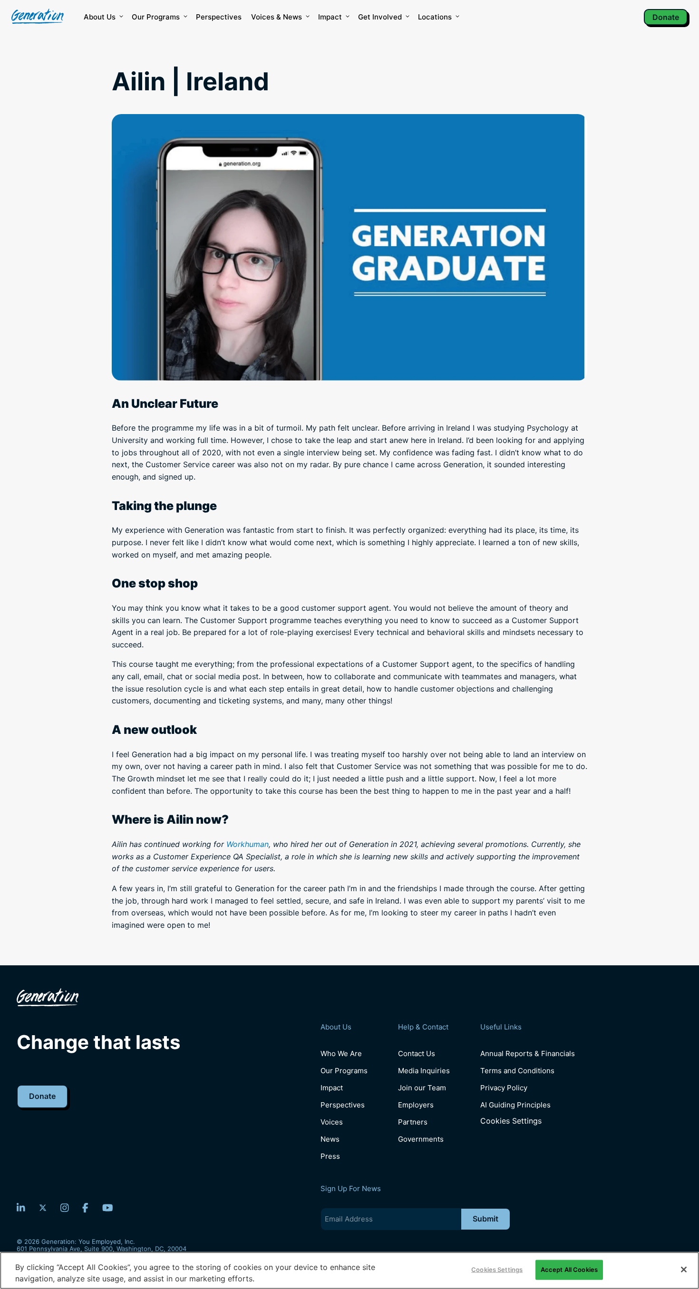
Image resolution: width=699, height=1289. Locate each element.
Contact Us (416, 1053)
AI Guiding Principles (515, 1104)
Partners (412, 1121)
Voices (331, 1121)
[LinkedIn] (21, 1207)
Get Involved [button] (380, 16)
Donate (665, 17)
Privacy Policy (503, 1087)
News (330, 1139)
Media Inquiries (424, 1070)
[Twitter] (43, 1207)
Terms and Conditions (517, 1070)
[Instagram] (64, 1207)
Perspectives (219, 16)
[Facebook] (85, 1207)
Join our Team (422, 1087)
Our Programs (344, 1070)
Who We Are (341, 1053)
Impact (330, 16)
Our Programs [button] (156, 16)
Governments (421, 1139)
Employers (416, 1104)
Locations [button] (435, 16)
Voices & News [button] (276, 16)
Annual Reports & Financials (527, 1053)
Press (330, 1156)
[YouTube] (107, 1207)
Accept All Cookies (569, 1269)
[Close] (683, 1269)
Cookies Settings (511, 1120)
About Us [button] (100, 16)
